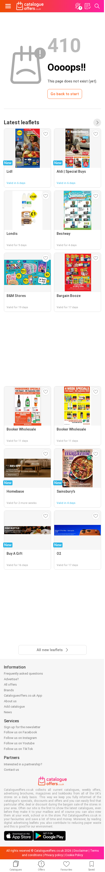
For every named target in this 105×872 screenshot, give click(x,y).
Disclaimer (81, 850)
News (8, 712)
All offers (10, 684)
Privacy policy (53, 855)
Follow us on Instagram (20, 738)
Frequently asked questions (23, 673)
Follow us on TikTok (18, 749)
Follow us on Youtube (19, 743)
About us (10, 701)
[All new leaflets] (97, 122)
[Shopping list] (87, 6)
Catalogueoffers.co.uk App (23, 695)
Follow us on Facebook (20, 732)
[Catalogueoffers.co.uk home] (30, 6)
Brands (9, 690)
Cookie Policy (74, 855)
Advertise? (11, 679)
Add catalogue (14, 706)
